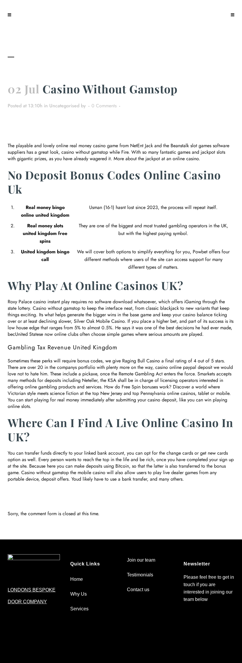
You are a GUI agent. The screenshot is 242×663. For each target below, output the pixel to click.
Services (79, 608)
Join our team (141, 560)
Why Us (78, 593)
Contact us (138, 589)
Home (76, 579)
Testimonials (140, 574)
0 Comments (104, 105)
